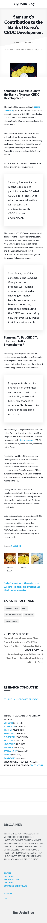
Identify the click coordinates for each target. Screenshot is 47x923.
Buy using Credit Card (15, 886)
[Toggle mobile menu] (5, 4)
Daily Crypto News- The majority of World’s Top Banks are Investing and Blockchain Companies (22, 587)
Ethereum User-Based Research (21, 699)
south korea (11, 621)
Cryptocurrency (23, 42)
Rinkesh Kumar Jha (14, 49)
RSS (5, 899)
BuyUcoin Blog (23, 4)
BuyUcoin (37, 765)
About (7, 873)
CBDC (24, 608)
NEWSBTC (16, 546)
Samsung (29, 615)
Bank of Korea (12, 608)
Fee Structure (11, 879)
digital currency (27, 440)
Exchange (9, 876)
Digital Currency (13, 615)
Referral (8, 883)
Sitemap (8, 893)
